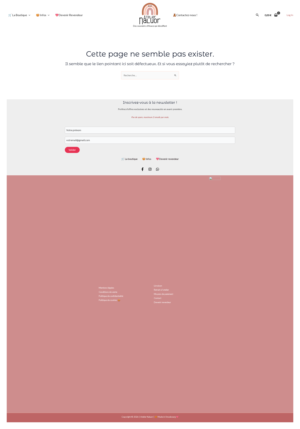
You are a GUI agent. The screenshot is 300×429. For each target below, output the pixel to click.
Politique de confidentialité (111, 296)
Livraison (158, 285)
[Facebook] (142, 169)
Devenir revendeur (162, 302)
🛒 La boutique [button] (17, 15)
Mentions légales (106, 288)
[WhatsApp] (157, 169)
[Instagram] (150, 169)
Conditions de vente (108, 292)
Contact (157, 298)
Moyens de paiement (163, 294)
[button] (28, 15)
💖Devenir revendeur (69, 15)
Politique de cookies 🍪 (109, 300)
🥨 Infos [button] (41, 15)
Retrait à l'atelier (161, 290)
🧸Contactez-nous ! (185, 15)
